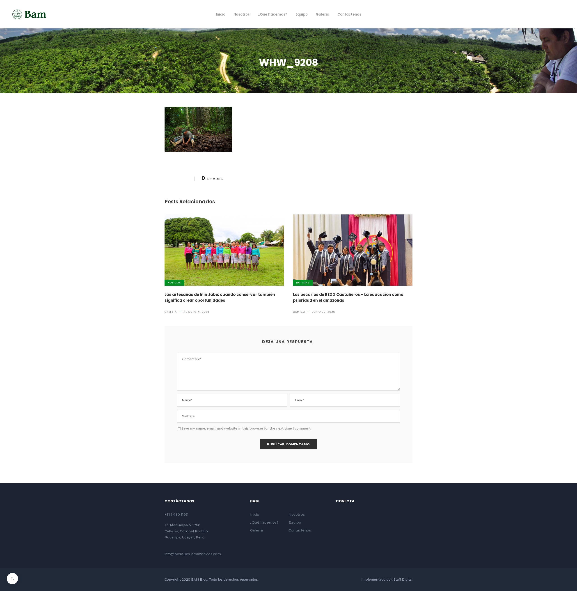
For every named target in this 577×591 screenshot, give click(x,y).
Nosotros (242, 14)
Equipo (301, 14)
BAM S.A (171, 312)
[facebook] (536, 14)
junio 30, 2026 (323, 312)
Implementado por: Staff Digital (386, 579)
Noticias (174, 282)
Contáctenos (349, 14)
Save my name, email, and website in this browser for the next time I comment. (246, 428)
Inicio (220, 14)
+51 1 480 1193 (176, 514)
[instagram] (553, 14)
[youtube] (544, 14)
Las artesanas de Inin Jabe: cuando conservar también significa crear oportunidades (220, 297)
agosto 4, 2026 (196, 312)
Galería (322, 14)
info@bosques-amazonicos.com (193, 554)
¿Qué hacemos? (272, 14)
